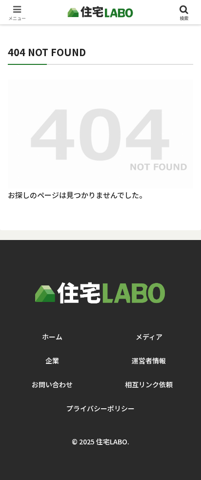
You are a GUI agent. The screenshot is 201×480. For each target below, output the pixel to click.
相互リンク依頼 (149, 384)
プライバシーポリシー (100, 408)
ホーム (52, 336)
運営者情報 (149, 360)
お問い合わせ (52, 384)
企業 (52, 360)
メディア (149, 336)
